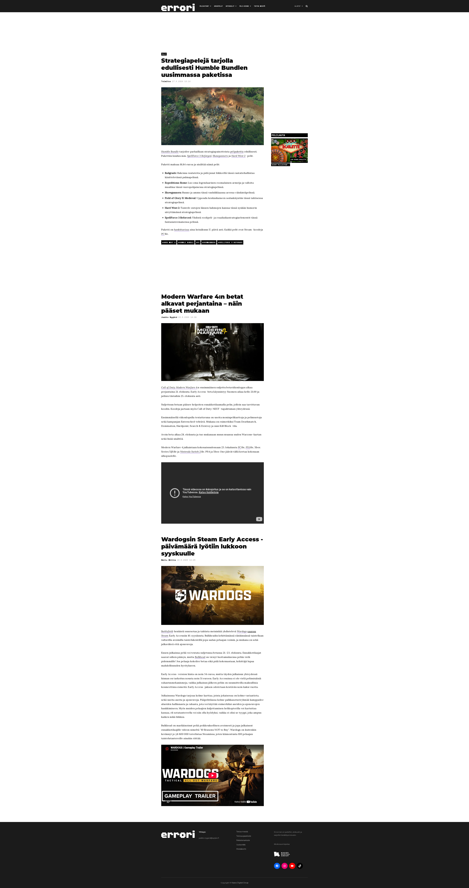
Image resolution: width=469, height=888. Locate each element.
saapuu (251, 631)
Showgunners (220, 155)
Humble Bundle (170, 151)
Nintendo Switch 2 (190, 451)
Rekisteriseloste (243, 840)
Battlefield (167, 631)
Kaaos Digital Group (240, 883)
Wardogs (242, 631)
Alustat (298, 6)
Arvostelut (218, 6)
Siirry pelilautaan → (280, 165)
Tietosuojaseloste (243, 836)
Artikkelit (230, 6)
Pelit (164, 54)
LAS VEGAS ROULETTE (298, 159)
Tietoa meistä (259, 6)
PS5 (248, 447)
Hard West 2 (238, 155)
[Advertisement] (234, 33)
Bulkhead (200, 657)
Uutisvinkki (240, 845)
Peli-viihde (244, 6)
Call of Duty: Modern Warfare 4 (179, 387)
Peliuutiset (204, 6)
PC (163, 233)
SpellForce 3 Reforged (199, 155)
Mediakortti (241, 849)
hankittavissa (181, 229)
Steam (164, 635)
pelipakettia (237, 151)
